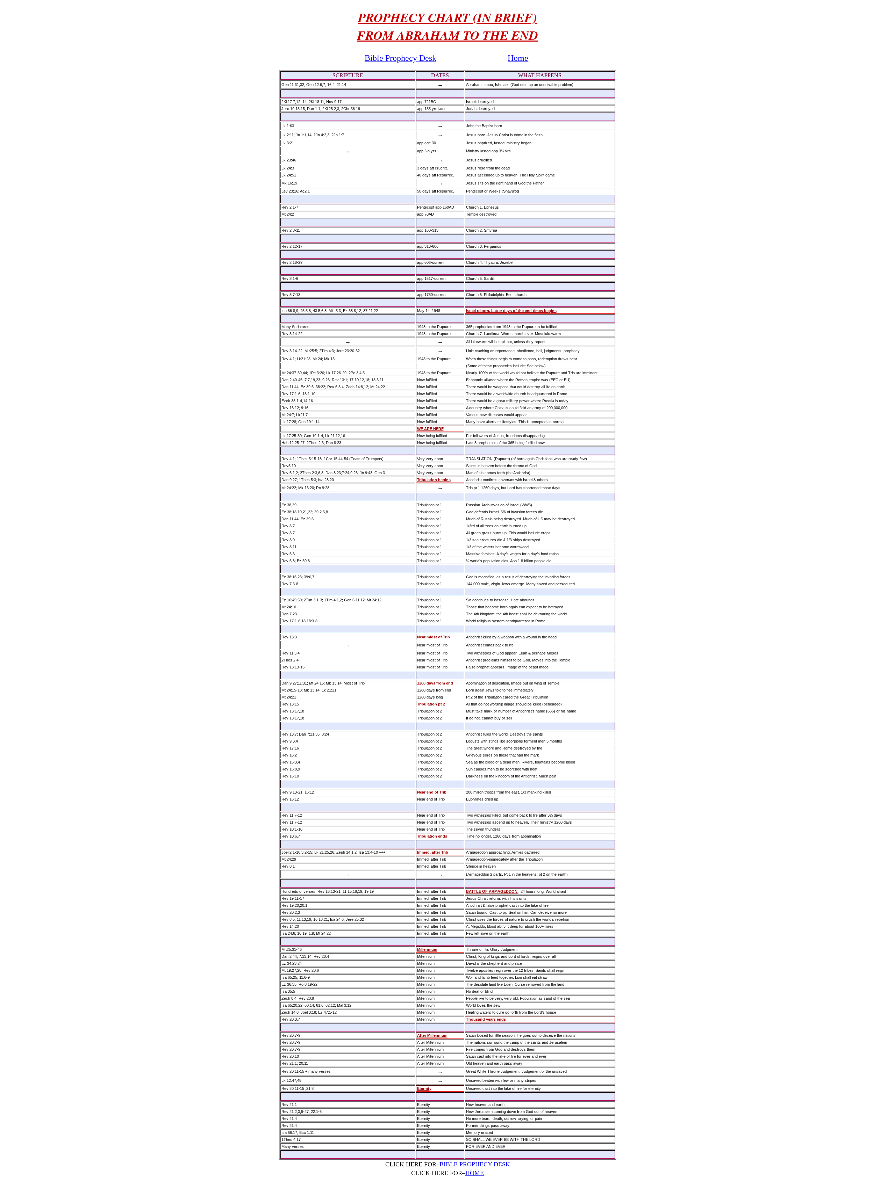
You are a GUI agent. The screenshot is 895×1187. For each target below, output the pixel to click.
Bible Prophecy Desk (400, 58)
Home (518, 58)
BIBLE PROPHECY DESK (474, 1164)
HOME (474, 1173)
